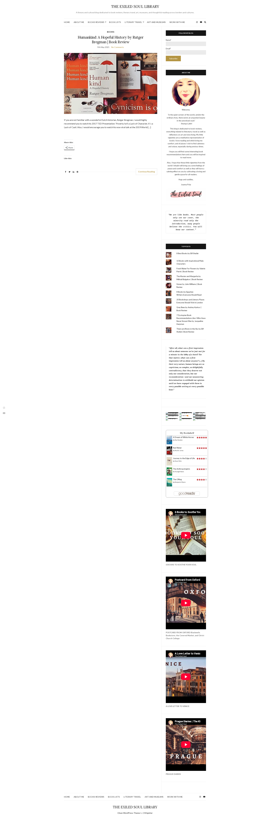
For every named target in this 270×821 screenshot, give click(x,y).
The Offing (177, 479)
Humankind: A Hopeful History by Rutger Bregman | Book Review (111, 39)
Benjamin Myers (180, 482)
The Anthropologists (181, 469)
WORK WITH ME (177, 22)
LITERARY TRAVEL (133, 22)
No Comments (117, 47)
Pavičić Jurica (179, 450)
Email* (168, 48)
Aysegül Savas (179, 471)
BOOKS (110, 32)
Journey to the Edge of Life (184, 458)
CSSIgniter (148, 813)
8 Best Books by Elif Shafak (187, 253)
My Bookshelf (187, 432)
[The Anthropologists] (169, 471)
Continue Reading (146, 171)
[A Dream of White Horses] (169, 440)
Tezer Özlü (178, 461)
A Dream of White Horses (183, 437)
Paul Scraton (179, 440)
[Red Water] (169, 450)
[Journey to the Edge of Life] (169, 461)
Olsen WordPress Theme (128, 813)
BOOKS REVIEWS (96, 22)
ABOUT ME (79, 22)
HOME (67, 22)
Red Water (177, 448)
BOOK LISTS (115, 22)
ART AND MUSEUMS (156, 22)
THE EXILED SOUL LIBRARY (135, 6)
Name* (168, 40)
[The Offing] (169, 482)
